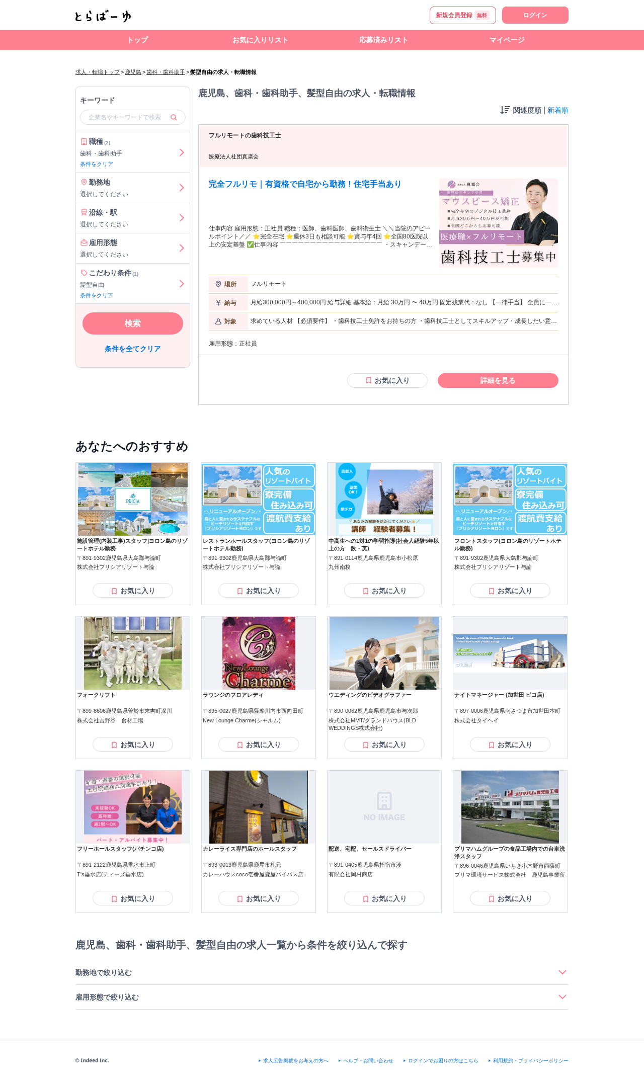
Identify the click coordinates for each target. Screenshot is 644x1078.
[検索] (174, 117)
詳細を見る (498, 380)
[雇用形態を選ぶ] (182, 248)
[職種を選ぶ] (182, 152)
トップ (137, 40)
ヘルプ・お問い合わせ (368, 1060)
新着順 (558, 110)
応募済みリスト (384, 40)
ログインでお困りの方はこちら (443, 1060)
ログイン (535, 15)
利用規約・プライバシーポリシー (531, 1060)
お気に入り (392, 380)
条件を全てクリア (133, 349)
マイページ (507, 40)
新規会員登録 (461, 15)
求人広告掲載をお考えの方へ (296, 1060)
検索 (133, 323)
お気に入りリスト (260, 40)
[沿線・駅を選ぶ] (182, 218)
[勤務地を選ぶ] (182, 188)
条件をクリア (96, 164)
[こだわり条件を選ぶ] (182, 284)
